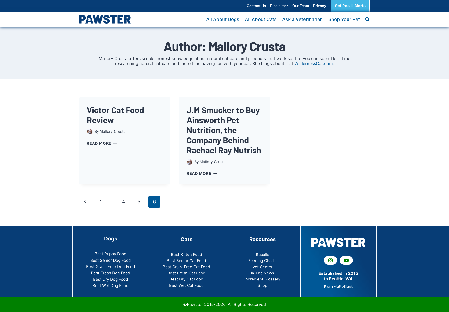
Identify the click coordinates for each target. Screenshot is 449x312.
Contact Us (256, 6)
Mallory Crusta (113, 131)
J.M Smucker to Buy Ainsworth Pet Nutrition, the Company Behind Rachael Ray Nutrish (224, 130)
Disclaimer (279, 6)
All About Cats (261, 19)
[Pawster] (105, 19)
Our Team (300, 6)
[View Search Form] (367, 19)
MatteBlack (343, 286)
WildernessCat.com (313, 63)
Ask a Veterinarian (302, 19)
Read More (102, 143)
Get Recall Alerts (350, 5)
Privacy (319, 6)
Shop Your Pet (344, 19)
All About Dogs (222, 19)
